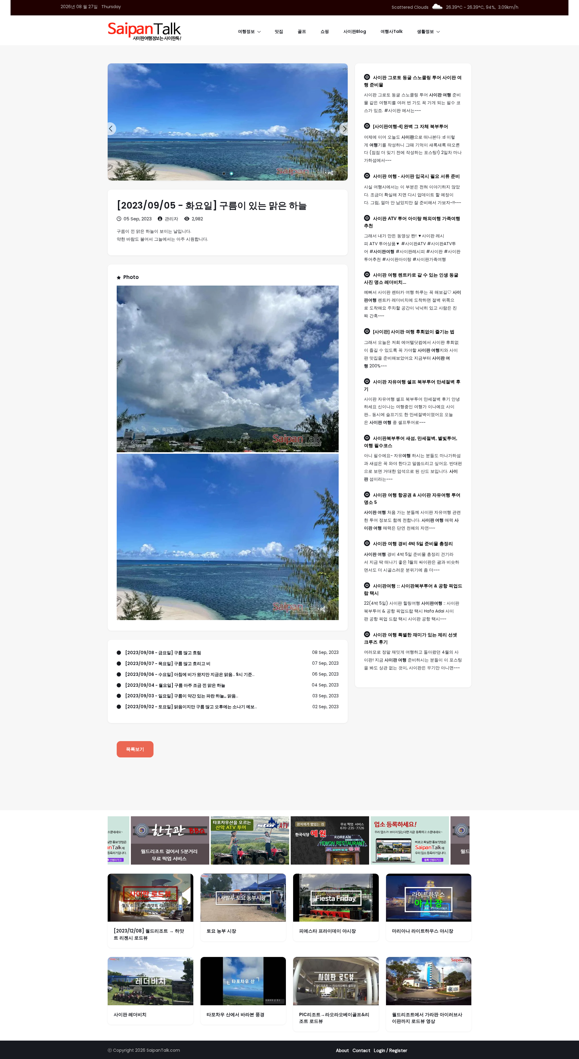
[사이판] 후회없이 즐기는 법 (413, 331)
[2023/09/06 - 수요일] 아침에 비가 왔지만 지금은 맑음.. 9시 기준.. (190, 674)
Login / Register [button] (390, 1051)
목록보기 (135, 749)
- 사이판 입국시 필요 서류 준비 (416, 176)
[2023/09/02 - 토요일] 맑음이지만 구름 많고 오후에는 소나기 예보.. (191, 707)
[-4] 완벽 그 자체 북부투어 (410, 126)
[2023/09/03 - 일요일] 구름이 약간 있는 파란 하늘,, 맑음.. (181, 696)
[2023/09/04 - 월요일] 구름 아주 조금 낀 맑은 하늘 (175, 685)
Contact (361, 1051)
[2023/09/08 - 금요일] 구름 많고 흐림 (163, 653)
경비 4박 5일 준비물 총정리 (413, 543)
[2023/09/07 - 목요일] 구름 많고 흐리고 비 (167, 664)
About (342, 1051)
